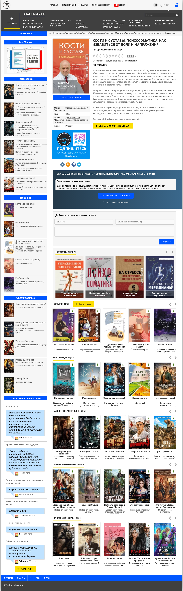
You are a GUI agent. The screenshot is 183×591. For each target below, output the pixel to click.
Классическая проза (165, 24)
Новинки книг (69, 5)
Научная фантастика (33, 27)
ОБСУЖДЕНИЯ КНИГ (101, 5)
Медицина (81, 108)
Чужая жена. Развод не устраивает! (165, 559)
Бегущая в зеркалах (64, 344)
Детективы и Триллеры (113, 24)
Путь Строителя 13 (165, 451)
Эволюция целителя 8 (114, 398)
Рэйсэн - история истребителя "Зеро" (89, 559)
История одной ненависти (63, 452)
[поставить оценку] (96, 56)
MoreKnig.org (22, 5)
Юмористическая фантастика (58, 25)
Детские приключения (139, 26)
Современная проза (164, 21)
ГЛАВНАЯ (54, 5)
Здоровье (70, 108)
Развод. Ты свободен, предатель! (140, 559)
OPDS (47, 578)
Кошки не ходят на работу (140, 345)
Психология (59, 110)
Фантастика (81, 27)
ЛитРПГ (79, 21)
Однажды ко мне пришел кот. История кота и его (114, 345)
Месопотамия (89, 398)
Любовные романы (111, 27)
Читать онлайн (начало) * (116, 195)
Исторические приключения (135, 22)
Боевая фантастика (32, 24)
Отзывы (8, 578)
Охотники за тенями (114, 451)
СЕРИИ (120, 5)
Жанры (84, 5)
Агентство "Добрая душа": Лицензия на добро (165, 506)
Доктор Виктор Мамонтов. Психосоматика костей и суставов (71, 120)
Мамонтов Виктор (123, 33)
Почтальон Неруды (63, 398)
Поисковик (63, 558)
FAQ (38, 578)
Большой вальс (89, 344)
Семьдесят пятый (89, 451)
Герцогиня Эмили (89, 505)
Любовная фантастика (60, 21)
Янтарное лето (139, 398)
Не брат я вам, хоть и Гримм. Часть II (114, 506)
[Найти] (177, 15)
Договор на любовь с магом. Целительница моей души (64, 506)
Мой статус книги (71, 97)
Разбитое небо (165, 344)
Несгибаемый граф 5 (165, 398)
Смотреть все (85, 304)
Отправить (166, 241)
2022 (67, 114)
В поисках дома (114, 558)
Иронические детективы (114, 21)
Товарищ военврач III (139, 451)
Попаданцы (28, 21)
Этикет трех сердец (140, 505)
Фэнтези (80, 24)
